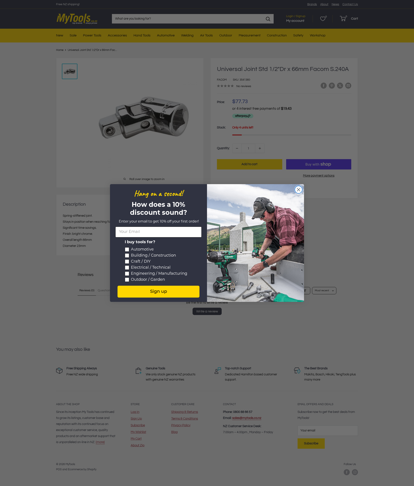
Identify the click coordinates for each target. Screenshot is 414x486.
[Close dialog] (298, 189)
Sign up (158, 292)
